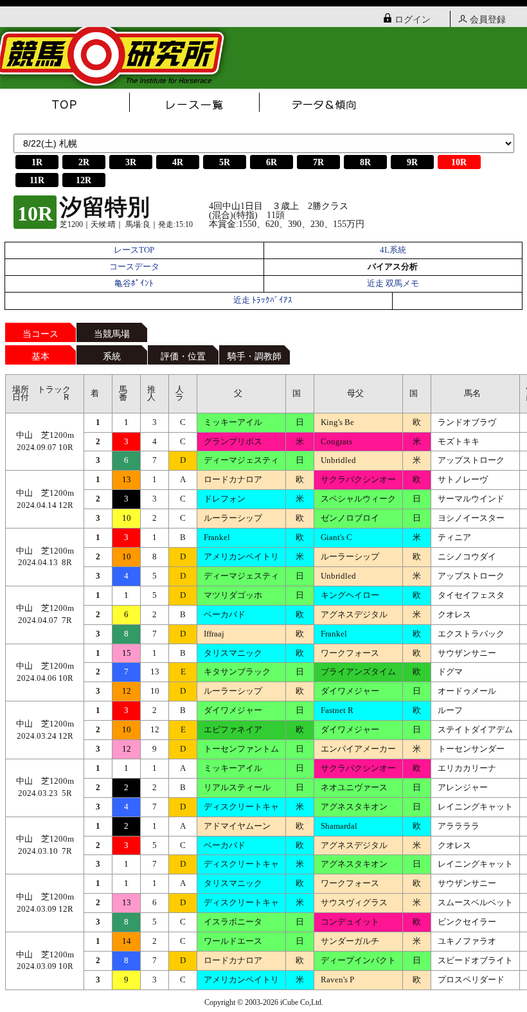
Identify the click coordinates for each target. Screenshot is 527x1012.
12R (83, 180)
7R (318, 162)
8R (365, 162)
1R (36, 162)
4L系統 (393, 250)
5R (224, 162)
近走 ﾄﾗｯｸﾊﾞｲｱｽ (262, 300)
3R (130, 162)
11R (37, 180)
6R (271, 162)
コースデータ (134, 266)
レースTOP (134, 250)
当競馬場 (112, 334)
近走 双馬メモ (393, 283)
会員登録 (488, 19)
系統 (112, 356)
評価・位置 (183, 356)
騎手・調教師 (254, 356)
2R (83, 162)
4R (177, 162)
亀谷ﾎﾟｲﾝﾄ (134, 283)
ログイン (413, 19)
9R (412, 162)
